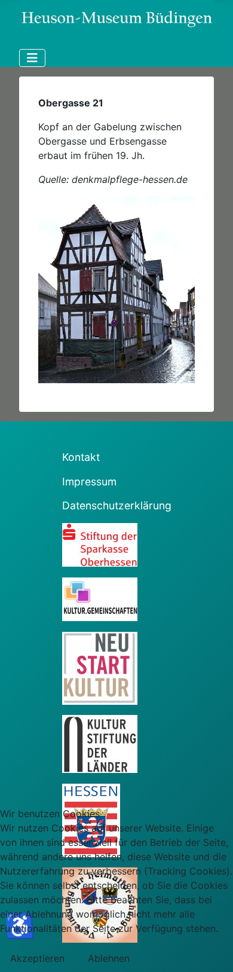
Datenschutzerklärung (116, 505)
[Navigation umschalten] (32, 58)
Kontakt (81, 457)
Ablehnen (109, 958)
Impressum (89, 481)
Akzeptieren (37, 958)
